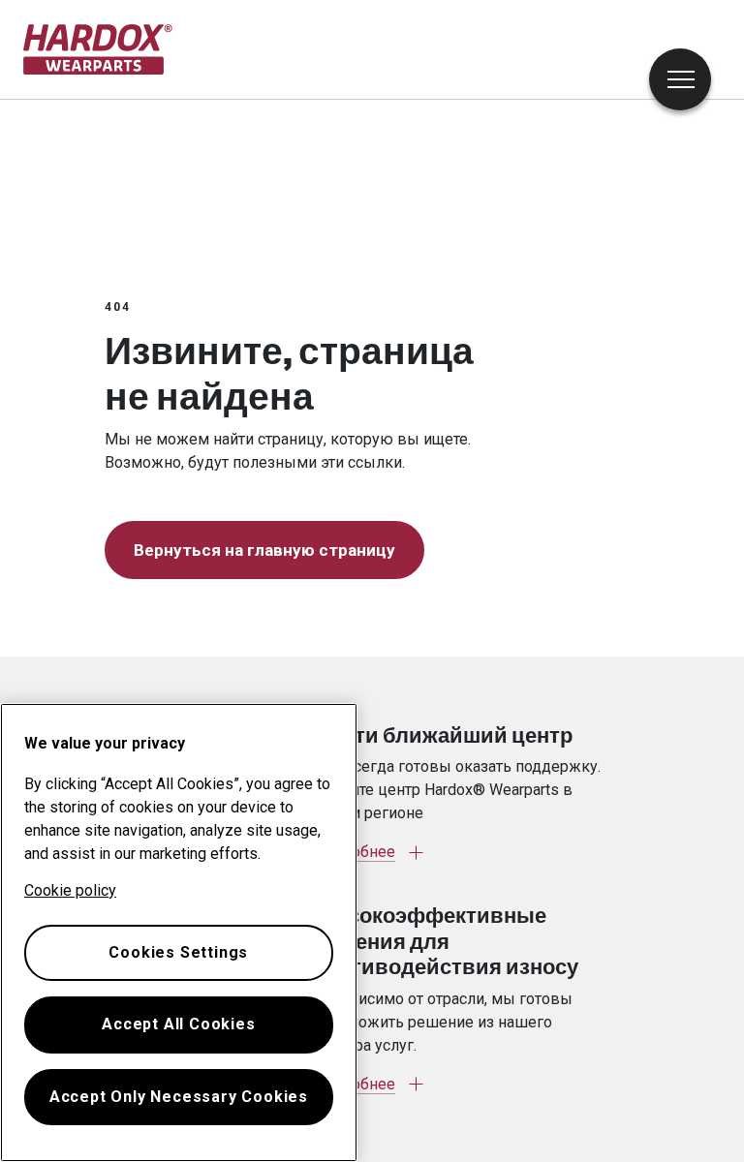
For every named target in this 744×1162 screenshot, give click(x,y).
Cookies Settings (178, 952)
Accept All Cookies (178, 1024)
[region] (178, 932)
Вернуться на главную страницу (264, 550)
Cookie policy (70, 890)
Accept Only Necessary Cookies (178, 1096)
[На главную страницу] (98, 49)
